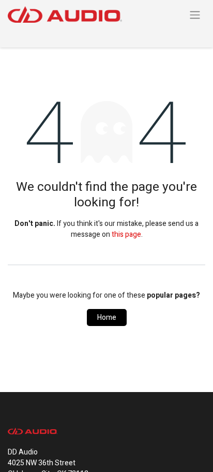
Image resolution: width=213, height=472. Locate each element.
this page (126, 234)
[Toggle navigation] (195, 14)
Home (106, 317)
